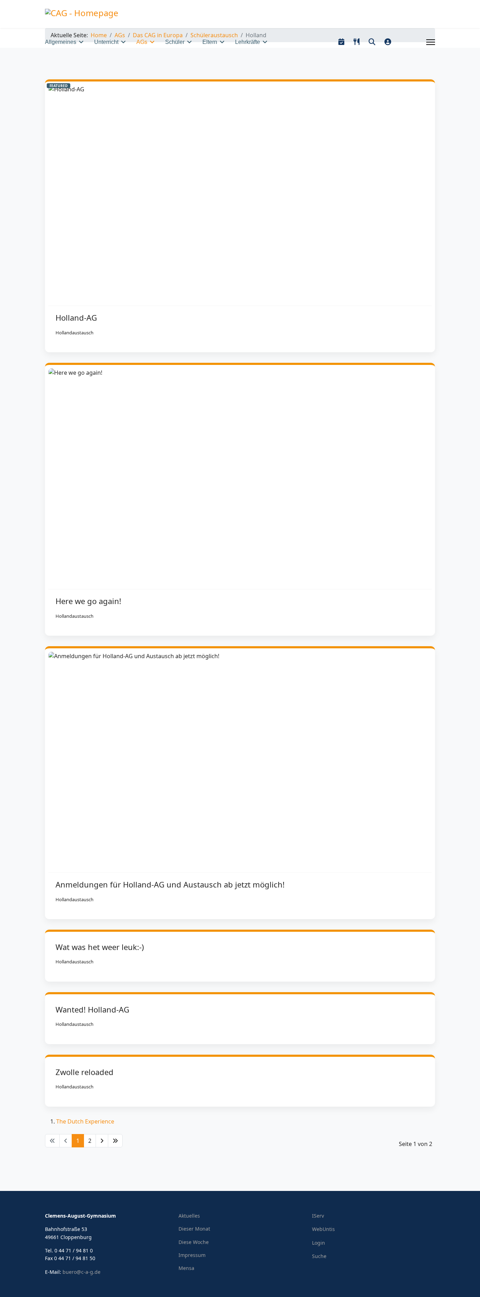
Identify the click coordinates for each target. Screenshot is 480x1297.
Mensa (186, 1268)
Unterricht (106, 42)
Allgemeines (60, 42)
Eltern (209, 42)
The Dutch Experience (85, 1121)
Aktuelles (189, 1215)
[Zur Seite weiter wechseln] (102, 1140)
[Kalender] (341, 42)
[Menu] (430, 42)
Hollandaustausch (74, 332)
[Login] (387, 42)
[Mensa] (356, 42)
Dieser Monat (194, 1228)
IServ (318, 1215)
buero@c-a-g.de (81, 1272)
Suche (319, 1256)
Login (318, 1242)
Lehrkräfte (247, 42)
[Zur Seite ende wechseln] (115, 1140)
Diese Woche (194, 1242)
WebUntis (323, 1229)
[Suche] (372, 42)
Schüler (174, 42)
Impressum (192, 1255)
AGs (141, 42)
